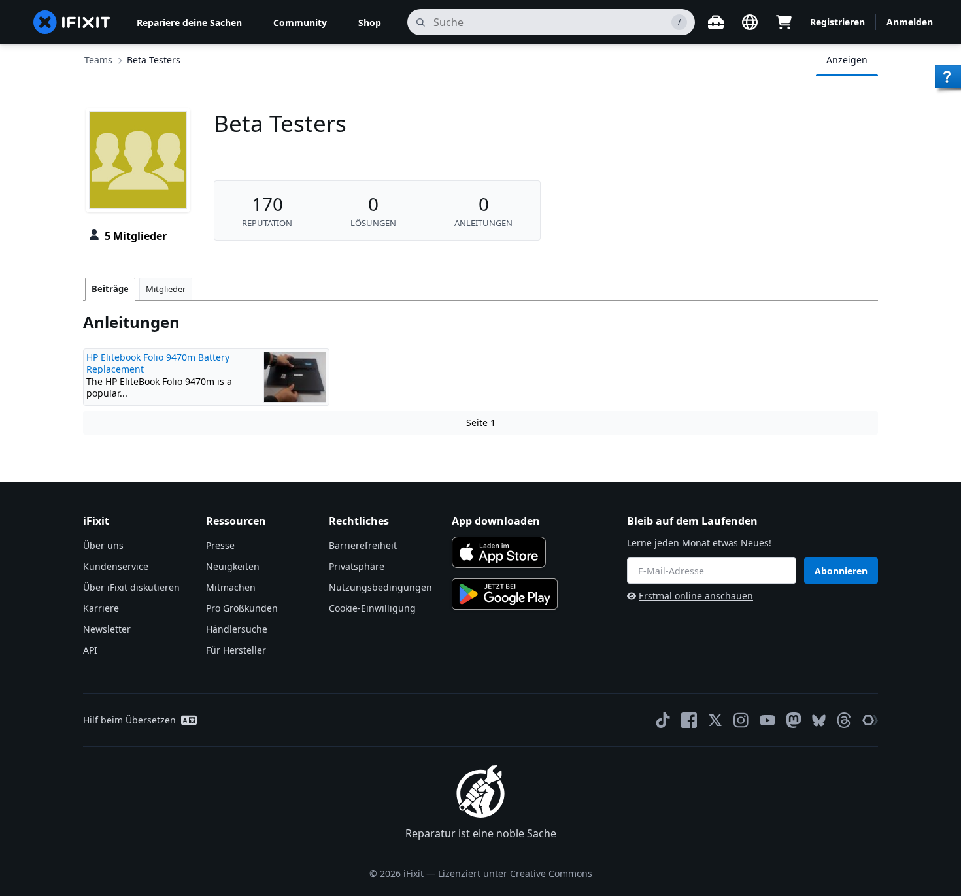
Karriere (101, 608)
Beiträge (110, 289)
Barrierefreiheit (363, 545)
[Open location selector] (750, 22)
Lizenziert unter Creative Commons (515, 873)
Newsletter (107, 629)
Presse (220, 545)
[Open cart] (784, 22)
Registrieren (837, 22)
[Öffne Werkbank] (716, 22)
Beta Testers (153, 60)
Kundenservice (115, 566)
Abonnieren (841, 571)
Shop (369, 22)
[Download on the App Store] (499, 552)
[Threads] (844, 720)
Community (300, 22)
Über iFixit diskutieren (131, 587)
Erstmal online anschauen (696, 595)
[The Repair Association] (870, 720)
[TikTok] (663, 720)
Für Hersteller (236, 650)
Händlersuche (236, 629)
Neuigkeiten (233, 566)
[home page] (71, 22)
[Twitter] (715, 720)
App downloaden (496, 521)
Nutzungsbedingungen (380, 587)
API (90, 650)
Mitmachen (231, 587)
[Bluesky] (819, 720)
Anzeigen (847, 60)
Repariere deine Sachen (189, 22)
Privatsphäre (356, 566)
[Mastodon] (793, 720)
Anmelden (909, 22)
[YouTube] (767, 720)
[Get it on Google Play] (505, 594)
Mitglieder (166, 289)
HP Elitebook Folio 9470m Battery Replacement (157, 363)
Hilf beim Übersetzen (129, 720)
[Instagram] (741, 720)
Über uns (103, 545)
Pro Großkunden (242, 608)
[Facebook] (689, 720)
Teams (98, 60)
